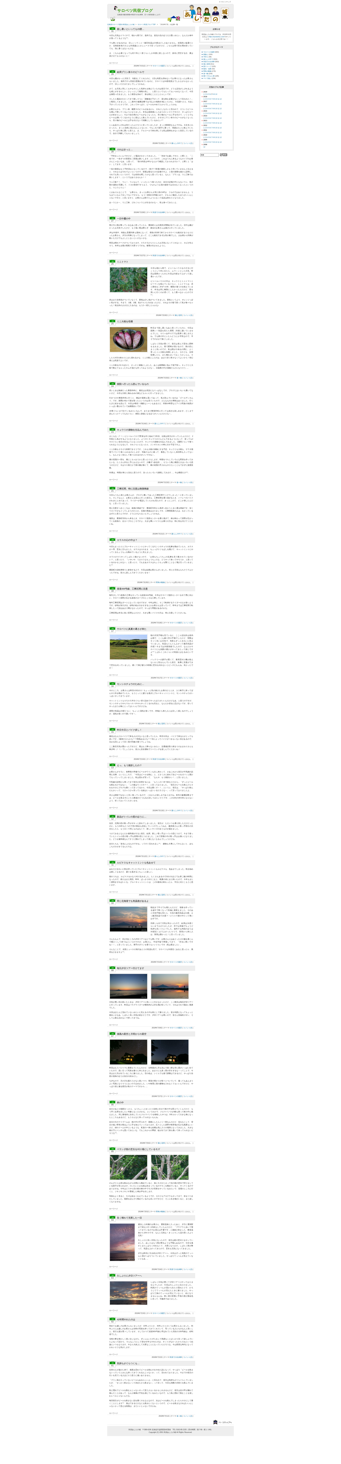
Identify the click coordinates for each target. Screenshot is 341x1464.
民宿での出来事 (159, 212)
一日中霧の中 (124, 218)
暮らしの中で (176, 143)
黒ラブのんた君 (209, 76)
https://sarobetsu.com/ (216, 37)
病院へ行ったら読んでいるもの (133, 384)
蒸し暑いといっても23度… (130, 29)
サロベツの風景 (159, 66)
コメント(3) (187, 315)
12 (221, 99)
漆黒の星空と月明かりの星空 (131, 1034)
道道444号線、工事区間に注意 (132, 589)
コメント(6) (187, 482)
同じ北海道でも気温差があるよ (133, 901)
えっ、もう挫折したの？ (129, 765)
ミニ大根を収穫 (125, 321)
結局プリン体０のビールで (130, 72)
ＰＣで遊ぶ (207, 78)
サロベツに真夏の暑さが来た (131, 629)
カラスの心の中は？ (127, 540)
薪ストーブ (207, 66)
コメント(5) (187, 811)
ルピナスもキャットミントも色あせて (136, 862)
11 (218, 99)
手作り (205, 57)
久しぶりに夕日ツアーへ (129, 1275)
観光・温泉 (207, 69)
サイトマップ (226, 2)
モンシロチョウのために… (130, 684)
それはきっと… (125, 149)
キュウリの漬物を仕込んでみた (133, 430)
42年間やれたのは (126, 1319)
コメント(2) (187, 143)
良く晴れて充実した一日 (129, 1218)
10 (216, 94)
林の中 (120, 1102)
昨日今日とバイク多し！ (129, 730)
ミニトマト (122, 261)
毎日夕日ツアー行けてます (130, 968)
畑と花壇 (178, 315)
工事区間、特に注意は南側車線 (133, 488)
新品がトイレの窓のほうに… (131, 817)
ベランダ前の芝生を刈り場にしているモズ (138, 1149)
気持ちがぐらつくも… (128, 1363)
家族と (205, 54)
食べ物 (179, 378)
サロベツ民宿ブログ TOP (147, 24)
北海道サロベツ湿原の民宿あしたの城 (121, 24)
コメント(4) (187, 1028)
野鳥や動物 (160, 582)
